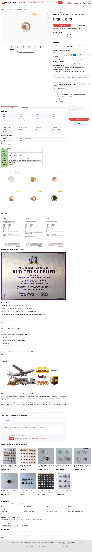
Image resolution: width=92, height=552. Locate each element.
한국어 (57, 543)
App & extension (74, 6)
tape (2, 506)
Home (2, 9)
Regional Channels (62, 542)
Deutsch (43, 543)
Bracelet (70, 506)
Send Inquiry (62, 25)
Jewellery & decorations (29, 511)
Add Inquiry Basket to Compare (26, 52)
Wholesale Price (48, 542)
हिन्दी (64, 543)
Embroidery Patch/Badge (51, 511)
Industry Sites (54, 542)
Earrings (48, 506)
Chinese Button (33, 532)
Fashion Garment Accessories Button (41, 535)
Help (67, 6)
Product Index (69, 542)
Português (23, 543)
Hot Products (13, 542)
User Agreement (53, 546)
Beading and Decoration (6, 509)
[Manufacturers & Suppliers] (8, 2)
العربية (53, 543)
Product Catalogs (20, 503)
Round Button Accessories (25, 535)
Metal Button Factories (7, 532)
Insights (80, 542)
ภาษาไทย (68, 543)
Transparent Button (6, 525)
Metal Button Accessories (56, 532)
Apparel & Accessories (9, 9)
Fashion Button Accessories (70, 532)
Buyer (60, 6)
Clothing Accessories (18, 9)
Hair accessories (27, 506)
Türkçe (72, 543)
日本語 (61, 543)
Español (18, 543)
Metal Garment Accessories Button (9, 535)
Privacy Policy (66, 546)
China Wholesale (40, 542)
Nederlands (48, 543)
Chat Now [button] (82, 25)
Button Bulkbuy (55, 535)
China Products (19, 542)
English (14, 543)
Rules (90, 6)
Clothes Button (25, 525)
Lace (47, 509)
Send (12, 438)
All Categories (6, 6)
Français (28, 543)
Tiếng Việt (77, 543)
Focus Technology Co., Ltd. (37, 546)
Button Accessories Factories (21, 532)
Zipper (69, 509)
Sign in (89, 3)
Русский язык (34, 543)
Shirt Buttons (16, 525)
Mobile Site (75, 542)
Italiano (39, 543)
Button (25, 9)
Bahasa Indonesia (83, 543)
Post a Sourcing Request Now (39, 438)
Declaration (60, 546)
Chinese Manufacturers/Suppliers (30, 542)
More (2, 537)
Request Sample (77, 28)
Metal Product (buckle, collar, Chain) (75, 511)
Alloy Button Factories (43, 532)
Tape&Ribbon (4, 511)
